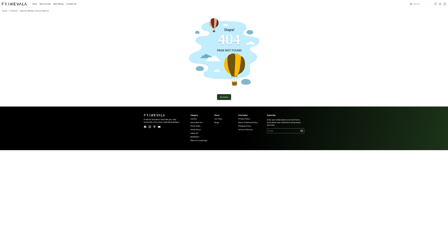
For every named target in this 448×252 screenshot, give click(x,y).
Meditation (194, 137)
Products (14, 11)
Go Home (224, 97)
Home (4, 11)
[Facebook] (145, 126)
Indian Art (194, 133)
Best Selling (59, 4)
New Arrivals (45, 4)
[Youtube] (159, 126)
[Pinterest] (154, 126)
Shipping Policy (244, 126)
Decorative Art (196, 122)
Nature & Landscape (198, 140)
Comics (193, 119)
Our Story (218, 119)
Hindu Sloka (195, 126)
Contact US (71, 4)
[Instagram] (149, 126)
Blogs (216, 122)
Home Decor (195, 129)
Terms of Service (245, 129)
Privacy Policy (244, 119)
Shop (34, 4)
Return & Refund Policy (248, 122)
